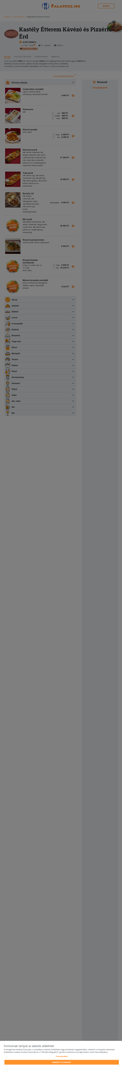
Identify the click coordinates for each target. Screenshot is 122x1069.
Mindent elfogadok (61, 1062)
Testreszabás (62, 1056)
